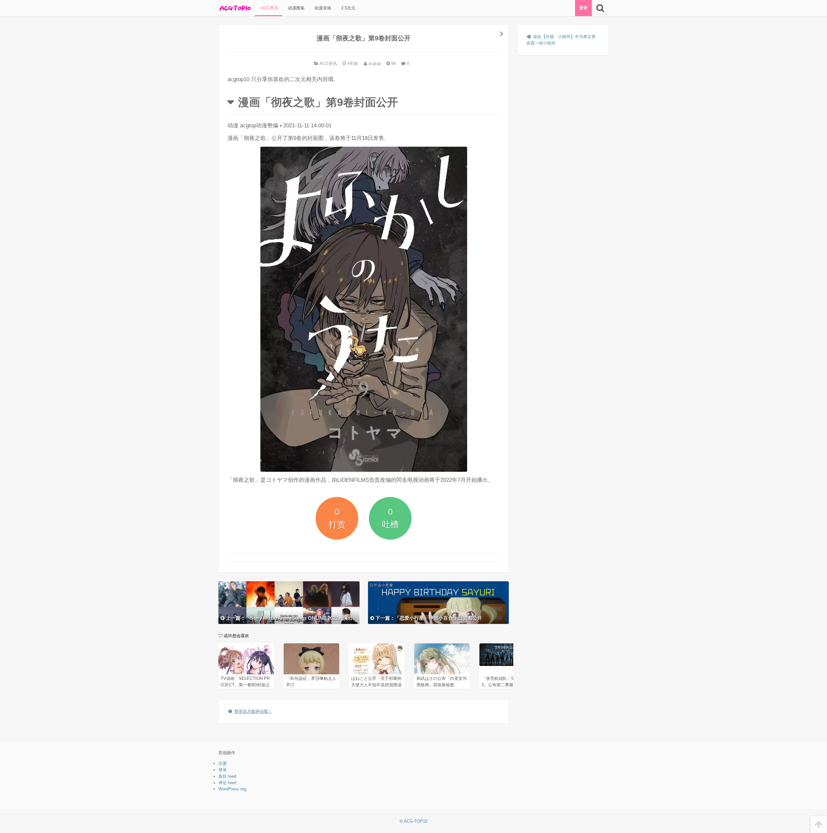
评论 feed (227, 782)
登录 (583, 7)
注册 (222, 763)
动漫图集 (296, 7)
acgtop (374, 63)
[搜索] (600, 8)
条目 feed (227, 776)
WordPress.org (232, 788)
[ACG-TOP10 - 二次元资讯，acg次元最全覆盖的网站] (234, 8)
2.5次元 (347, 7)
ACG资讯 (268, 7)
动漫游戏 (322, 7)
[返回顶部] (819, 824)
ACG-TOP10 (415, 821)
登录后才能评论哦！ (253, 711)
